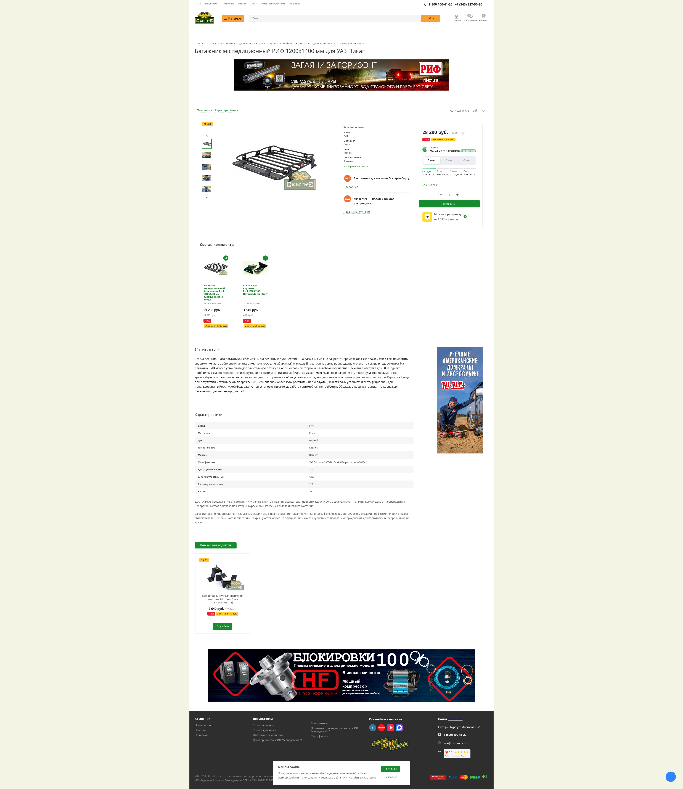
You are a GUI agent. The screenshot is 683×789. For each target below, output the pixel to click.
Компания (202, 719)
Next (206, 197)
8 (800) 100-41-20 (455, 735)
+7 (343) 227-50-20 (468, 4)
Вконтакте (372, 727)
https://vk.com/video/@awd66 (390, 727)
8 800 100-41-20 (440, 4)
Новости (200, 730)
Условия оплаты (263, 725)
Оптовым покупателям (268, 735)
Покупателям (263, 719)
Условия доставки (264, 730)
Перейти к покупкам (356, 211)
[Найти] (430, 18)
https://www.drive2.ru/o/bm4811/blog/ (381, 727)
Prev (206, 136)
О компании (203, 725)
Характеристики (225, 110)
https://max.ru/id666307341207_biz (399, 727)
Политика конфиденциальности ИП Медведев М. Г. (334, 729)
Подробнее (350, 187)
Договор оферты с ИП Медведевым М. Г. (279, 740)
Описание (203, 110)
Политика (201, 735)
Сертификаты (320, 736)
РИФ (345, 136)
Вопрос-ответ (319, 723)
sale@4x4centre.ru (455, 743)
